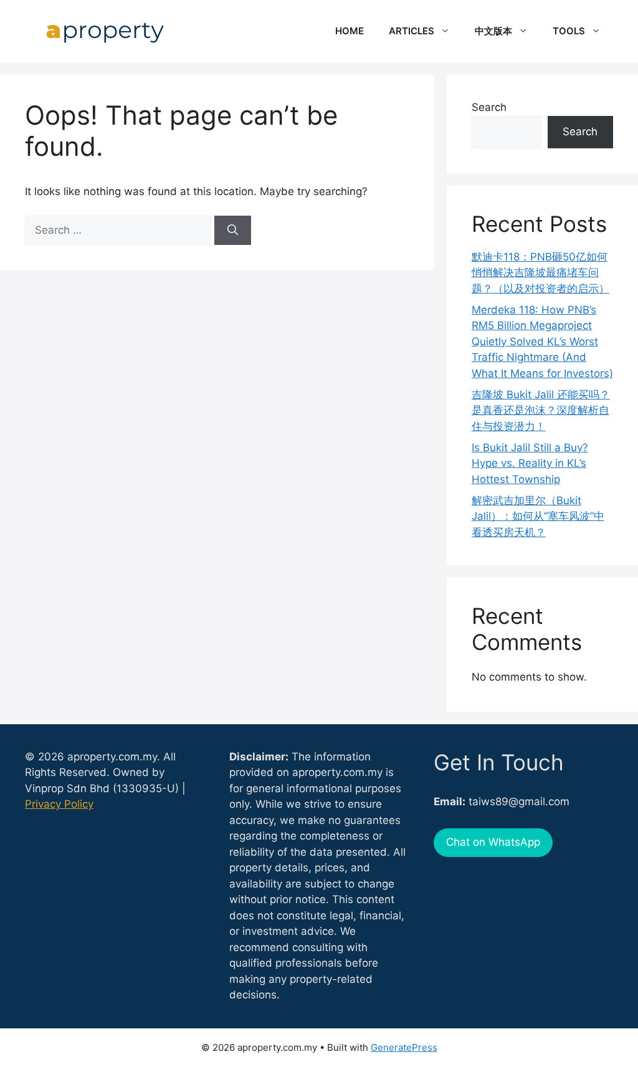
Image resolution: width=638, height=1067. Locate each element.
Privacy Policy (59, 804)
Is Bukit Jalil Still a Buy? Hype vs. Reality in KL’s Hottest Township (530, 463)
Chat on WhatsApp (493, 842)
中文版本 (493, 31)
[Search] (232, 231)
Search (489, 107)
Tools (569, 31)
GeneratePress (404, 1047)
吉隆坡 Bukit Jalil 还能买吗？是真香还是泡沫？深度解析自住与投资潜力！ (541, 410)
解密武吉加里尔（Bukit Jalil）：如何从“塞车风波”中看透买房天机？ (538, 516)
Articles (411, 31)
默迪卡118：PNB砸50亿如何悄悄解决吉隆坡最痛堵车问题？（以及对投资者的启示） (540, 273)
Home (349, 31)
